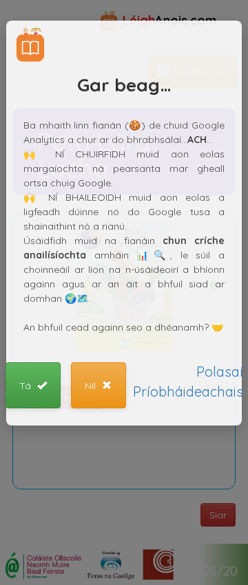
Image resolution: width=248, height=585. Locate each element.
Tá (26, 385)
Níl (92, 385)
